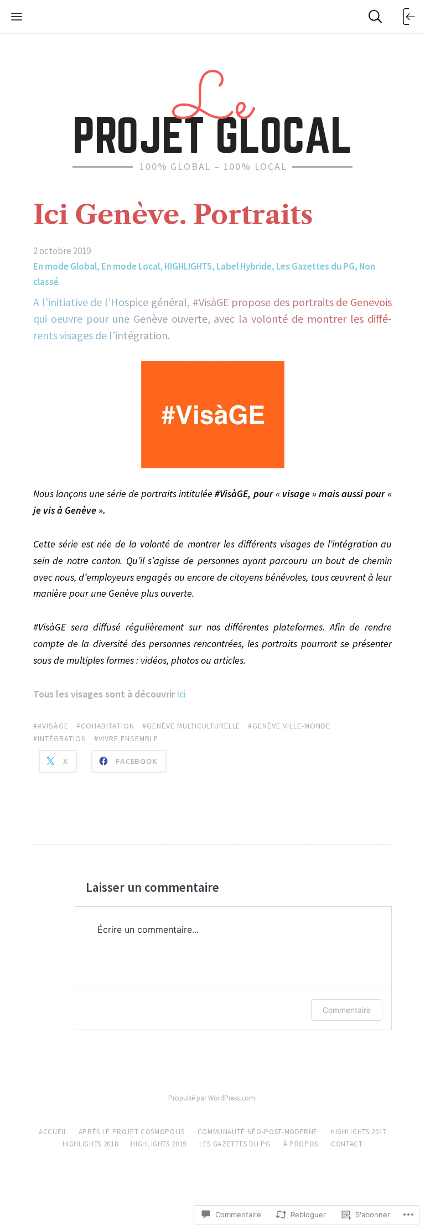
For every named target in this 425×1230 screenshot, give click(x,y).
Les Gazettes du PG (315, 266)
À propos (300, 1144)
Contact (347, 1144)
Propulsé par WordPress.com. (212, 1098)
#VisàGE (53, 726)
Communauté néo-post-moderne (258, 1131)
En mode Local (130, 266)
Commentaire (347, 1010)
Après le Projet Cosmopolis (132, 1131)
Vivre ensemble (129, 738)
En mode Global (65, 266)
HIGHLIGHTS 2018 (90, 1144)
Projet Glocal (212, 110)
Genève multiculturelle (193, 726)
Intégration (62, 738)
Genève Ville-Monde (291, 726)
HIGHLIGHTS (188, 266)
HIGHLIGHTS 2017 (358, 1131)
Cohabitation (108, 726)
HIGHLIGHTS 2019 (158, 1144)
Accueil (53, 1131)
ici (181, 694)
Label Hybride (244, 266)
